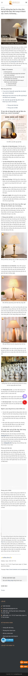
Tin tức (2, 7)
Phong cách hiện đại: (12, 83)
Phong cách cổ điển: (12, 85)
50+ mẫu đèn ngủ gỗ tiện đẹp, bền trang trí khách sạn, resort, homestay (14, 81)
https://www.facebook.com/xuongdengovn (17, 569)
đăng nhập (10, 580)
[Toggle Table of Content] (23, 70)
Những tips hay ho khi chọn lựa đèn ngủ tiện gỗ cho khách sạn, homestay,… (14, 77)
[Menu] (2, 2)
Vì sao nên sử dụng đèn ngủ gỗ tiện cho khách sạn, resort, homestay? (14, 74)
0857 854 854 (6, 606)
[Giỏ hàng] (26, 2)
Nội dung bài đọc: (8, 71)
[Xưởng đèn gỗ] (14, 2)
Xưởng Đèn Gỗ (14, 61)
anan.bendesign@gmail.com (10, 608)
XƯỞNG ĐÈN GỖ (7, 557)
